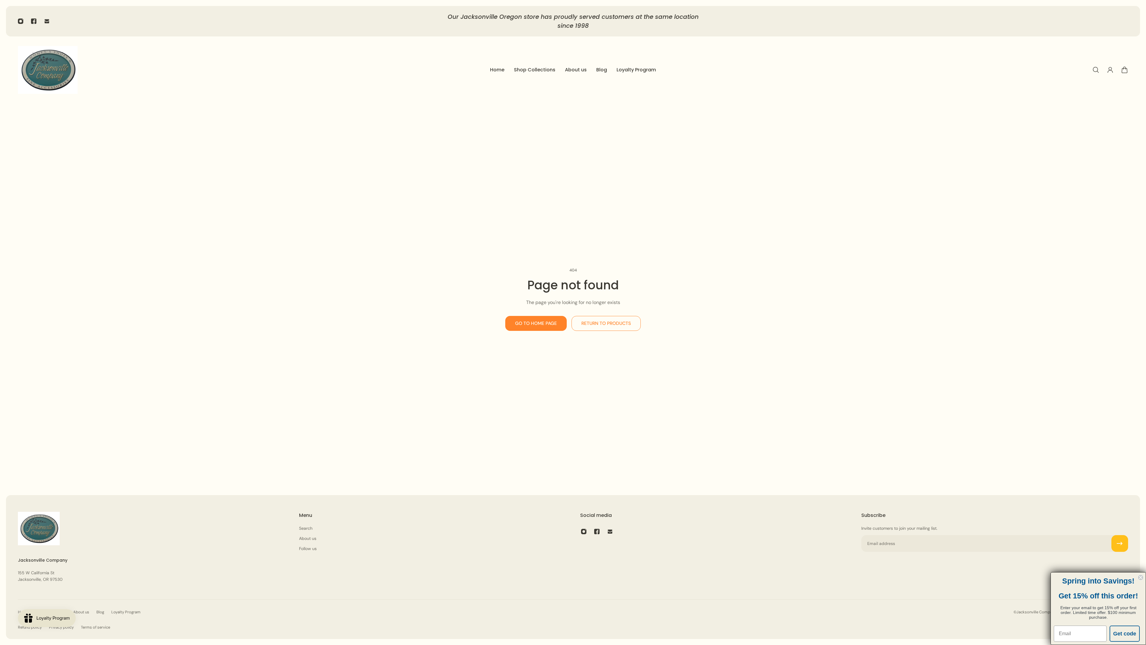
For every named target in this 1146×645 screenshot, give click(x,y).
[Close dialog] (1141, 577)
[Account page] (1110, 69)
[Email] (46, 21)
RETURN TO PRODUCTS (606, 323)
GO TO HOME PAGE (536, 323)
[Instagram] (20, 21)
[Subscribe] (1119, 543)
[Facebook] (33, 21)
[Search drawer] (1096, 69)
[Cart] (1124, 69)
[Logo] (48, 69)
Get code (1124, 634)
